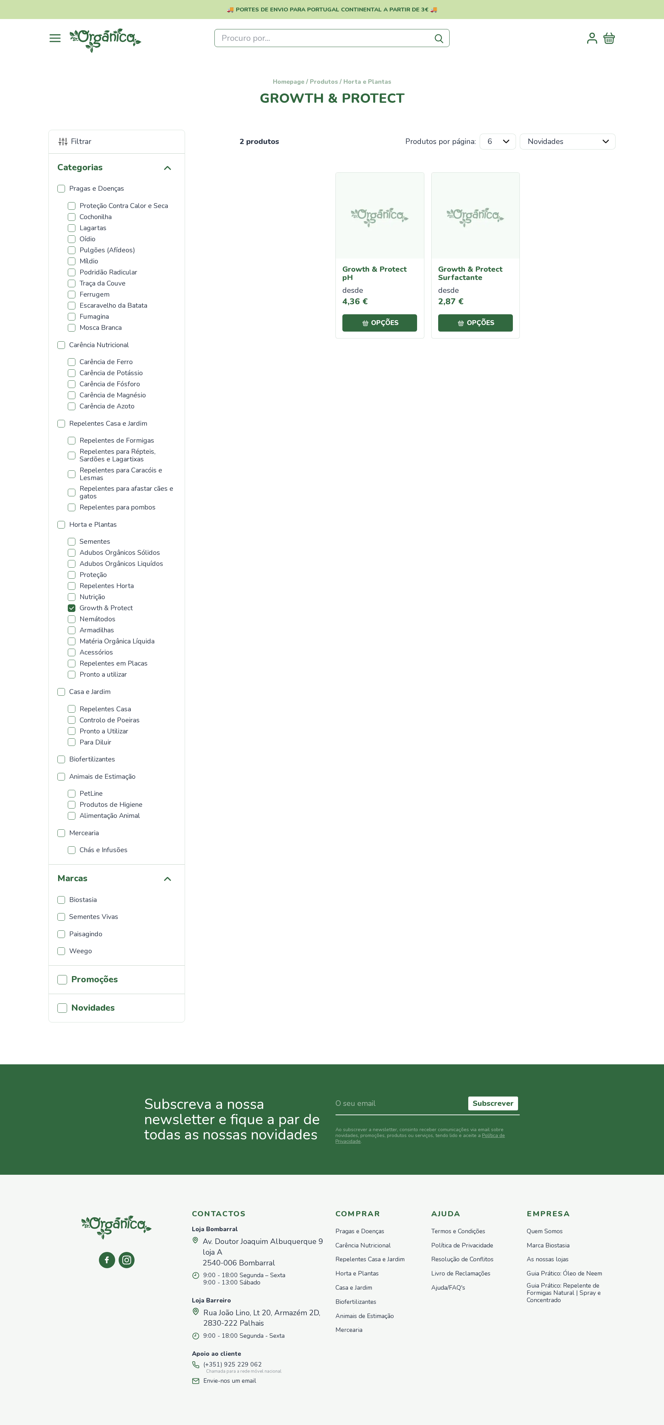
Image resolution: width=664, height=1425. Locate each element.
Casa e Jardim (353, 1287)
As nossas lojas (548, 1259)
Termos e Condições (458, 1231)
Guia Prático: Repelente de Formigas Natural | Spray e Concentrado (564, 1293)
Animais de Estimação (364, 1316)
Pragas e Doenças (359, 1231)
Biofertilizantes (355, 1302)
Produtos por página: (440, 141)
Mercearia (348, 1330)
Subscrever (493, 1103)
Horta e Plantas (357, 1273)
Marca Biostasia (548, 1245)
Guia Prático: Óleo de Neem (564, 1273)
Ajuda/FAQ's (448, 1287)
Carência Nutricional (363, 1245)
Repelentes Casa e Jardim (370, 1259)
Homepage (288, 82)
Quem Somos (545, 1231)
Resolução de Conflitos (462, 1259)
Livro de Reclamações (460, 1273)
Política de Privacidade (462, 1245)
